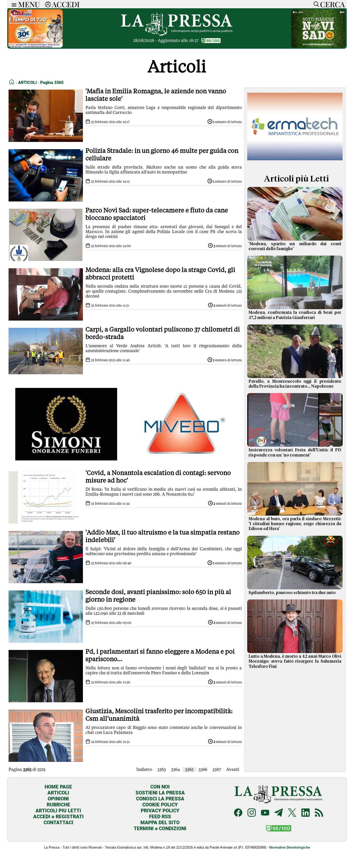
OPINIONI (58, 799)
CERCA (332, 4)
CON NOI (160, 787)
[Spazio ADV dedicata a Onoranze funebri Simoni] (66, 459)
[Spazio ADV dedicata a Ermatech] (295, 161)
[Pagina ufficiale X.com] (292, 813)
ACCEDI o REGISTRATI (58, 817)
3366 (203, 769)
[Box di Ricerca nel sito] (315, 4)
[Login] (48, 4)
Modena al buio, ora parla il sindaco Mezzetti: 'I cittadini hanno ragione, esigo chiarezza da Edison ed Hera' (295, 524)
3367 (217, 769)
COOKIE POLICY (160, 805)
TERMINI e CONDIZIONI (160, 828)
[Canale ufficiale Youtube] (265, 813)
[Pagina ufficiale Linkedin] (305, 813)
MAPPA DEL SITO (160, 823)
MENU (29, 4)
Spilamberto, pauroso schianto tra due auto (292, 593)
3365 (189, 769)
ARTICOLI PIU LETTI (58, 811)
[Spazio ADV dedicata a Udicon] (35, 46)
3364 (175, 769)
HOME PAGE (58, 787)
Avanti (232, 769)
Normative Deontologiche (289, 847)
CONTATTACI (58, 823)
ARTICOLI (58, 793)
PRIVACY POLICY (160, 811)
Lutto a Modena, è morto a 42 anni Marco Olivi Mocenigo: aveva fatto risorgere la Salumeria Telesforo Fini (295, 661)
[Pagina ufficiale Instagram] (251, 813)
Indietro (144, 769)
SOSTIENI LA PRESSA (160, 793)
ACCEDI (66, 4)
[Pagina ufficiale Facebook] (238, 813)
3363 (161, 769)
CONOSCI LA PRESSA (160, 799)
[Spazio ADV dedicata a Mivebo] (184, 459)
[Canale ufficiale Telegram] (278, 813)
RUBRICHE (58, 805)
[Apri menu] (12, 4)
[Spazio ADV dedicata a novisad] (318, 46)
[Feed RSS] (319, 813)
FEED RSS (160, 817)
